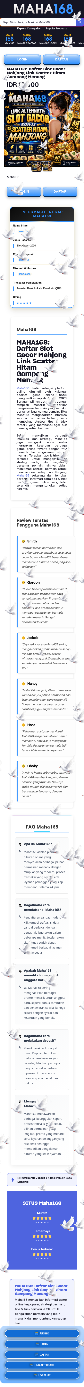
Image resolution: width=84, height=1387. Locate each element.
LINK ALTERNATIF (44, 1363)
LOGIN (22, 59)
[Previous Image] (7, 129)
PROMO (44, 1332)
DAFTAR (61, 59)
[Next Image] (77, 129)
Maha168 (23, 388)
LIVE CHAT (44, 1375)
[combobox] (38, 22)
